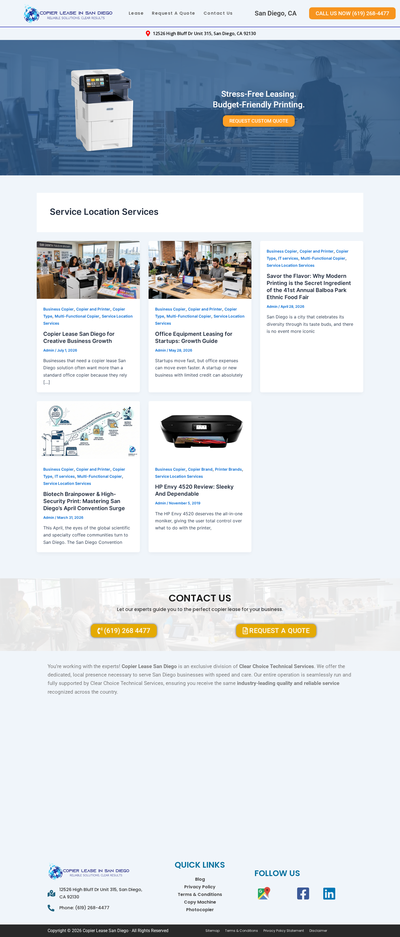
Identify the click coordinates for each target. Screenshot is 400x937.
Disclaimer (318, 930)
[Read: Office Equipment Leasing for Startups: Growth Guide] (200, 269)
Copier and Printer (93, 309)
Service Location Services (291, 265)
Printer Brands (228, 469)
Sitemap (212, 930)
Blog (200, 879)
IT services (288, 258)
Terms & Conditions (200, 894)
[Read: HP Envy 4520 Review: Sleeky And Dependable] (200, 429)
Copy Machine (200, 902)
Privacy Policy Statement (283, 930)
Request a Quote (173, 13)
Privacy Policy (200, 887)
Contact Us (218, 13)
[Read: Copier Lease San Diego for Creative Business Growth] (88, 269)
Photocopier (200, 910)
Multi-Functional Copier (77, 316)
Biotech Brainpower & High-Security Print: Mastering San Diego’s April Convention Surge (84, 501)
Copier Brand (200, 469)
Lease (136, 13)
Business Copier (58, 309)
